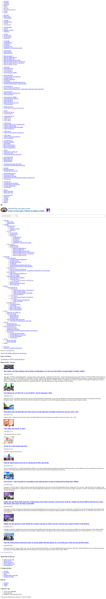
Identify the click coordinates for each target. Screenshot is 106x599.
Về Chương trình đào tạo (18, 359)
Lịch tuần (6, 199)
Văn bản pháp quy (8, 565)
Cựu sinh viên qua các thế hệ (11, 183)
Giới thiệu (6, 2)
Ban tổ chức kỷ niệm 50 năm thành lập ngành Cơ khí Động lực (19, 177)
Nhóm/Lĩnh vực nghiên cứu (10, 151)
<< (1, 552)
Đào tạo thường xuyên (9, 563)
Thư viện (6, 571)
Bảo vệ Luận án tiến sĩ (9, 145)
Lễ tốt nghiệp (7, 143)
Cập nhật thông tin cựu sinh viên (12, 184)
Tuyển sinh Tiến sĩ (8, 101)
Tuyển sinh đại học (8, 68)
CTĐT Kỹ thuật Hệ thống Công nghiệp (13, 127)
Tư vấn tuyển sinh (8, 104)
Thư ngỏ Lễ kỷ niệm (9, 174)
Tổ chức (6, 23)
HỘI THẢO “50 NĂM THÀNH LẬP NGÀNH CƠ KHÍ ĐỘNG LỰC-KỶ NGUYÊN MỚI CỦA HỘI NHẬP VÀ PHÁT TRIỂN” (44, 371)
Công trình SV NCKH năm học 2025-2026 (14, 165)
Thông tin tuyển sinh (9, 559)
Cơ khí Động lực (8, 42)
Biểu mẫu (11, 353)
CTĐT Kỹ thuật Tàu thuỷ (10, 125)
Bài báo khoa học (8, 160)
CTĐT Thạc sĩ (7, 119)
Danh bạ (6, 201)
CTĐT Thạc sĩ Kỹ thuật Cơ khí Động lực (14, 108)
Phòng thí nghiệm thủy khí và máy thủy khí (14, 61)
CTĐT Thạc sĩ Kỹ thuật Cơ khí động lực (14, 132)
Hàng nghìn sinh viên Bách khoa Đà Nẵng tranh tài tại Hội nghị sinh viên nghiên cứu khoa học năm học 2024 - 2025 (41, 412)
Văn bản (6, 198)
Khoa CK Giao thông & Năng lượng (13, 348)
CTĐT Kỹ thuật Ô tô (9, 128)
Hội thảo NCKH (8, 161)
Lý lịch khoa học (22, 353)
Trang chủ (6, 1)
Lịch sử (5, 28)
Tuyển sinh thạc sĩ (8, 69)
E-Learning (6, 572)
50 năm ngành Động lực (10, 9)
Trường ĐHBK (7, 18)
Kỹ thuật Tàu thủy (8, 78)
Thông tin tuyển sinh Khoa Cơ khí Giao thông (15, 83)
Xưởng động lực (8, 52)
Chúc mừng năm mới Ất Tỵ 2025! (14, 428)
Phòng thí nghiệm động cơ (10, 57)
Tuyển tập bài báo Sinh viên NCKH (12, 154)
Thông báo (6, 196)
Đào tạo (6, 5)
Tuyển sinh (6, 4)
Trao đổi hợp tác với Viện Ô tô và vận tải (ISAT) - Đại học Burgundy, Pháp (28, 393)
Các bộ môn (7, 38)
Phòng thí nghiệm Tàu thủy (10, 64)
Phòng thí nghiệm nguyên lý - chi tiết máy (14, 63)
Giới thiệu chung (8, 22)
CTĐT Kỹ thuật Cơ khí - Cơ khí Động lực (14, 124)
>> (12, 552)
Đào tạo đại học (7, 561)
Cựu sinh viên (7, 179)
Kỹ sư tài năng (7, 187)
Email (5, 574)
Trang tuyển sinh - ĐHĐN (10, 72)
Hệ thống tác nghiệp (9, 576)
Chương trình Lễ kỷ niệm (10, 176)
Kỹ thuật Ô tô (7, 43)
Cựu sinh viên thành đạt (9, 186)
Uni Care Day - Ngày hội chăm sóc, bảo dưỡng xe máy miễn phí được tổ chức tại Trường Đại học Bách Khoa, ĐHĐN (41, 481)
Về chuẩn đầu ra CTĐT (6, 359)
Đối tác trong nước (8, 191)
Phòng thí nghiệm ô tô (9, 58)
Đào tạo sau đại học (8, 562)
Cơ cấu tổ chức (7, 35)
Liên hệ (5, 12)
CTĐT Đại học (7, 117)
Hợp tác (6, 11)
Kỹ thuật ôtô (7, 81)
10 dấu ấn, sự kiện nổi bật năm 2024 (15, 446)
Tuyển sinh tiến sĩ (8, 71)
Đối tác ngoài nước (8, 192)
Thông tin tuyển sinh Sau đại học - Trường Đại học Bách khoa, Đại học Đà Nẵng (24, 89)
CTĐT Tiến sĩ (7, 120)
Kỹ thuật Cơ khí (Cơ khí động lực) (12, 76)
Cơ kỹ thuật (6, 45)
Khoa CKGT (7, 16)
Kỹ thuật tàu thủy (8, 46)
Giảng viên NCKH (8, 153)
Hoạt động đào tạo (8, 113)
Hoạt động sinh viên (9, 169)
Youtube (6, 584)
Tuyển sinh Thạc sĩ (8, 100)
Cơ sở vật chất (7, 24)
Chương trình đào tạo (9, 112)
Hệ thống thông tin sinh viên (11, 170)
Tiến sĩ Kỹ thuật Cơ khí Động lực (12, 93)
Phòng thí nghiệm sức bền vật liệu (12, 60)
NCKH (5, 7)
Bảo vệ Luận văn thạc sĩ (10, 146)
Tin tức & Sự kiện (8, 195)
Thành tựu (6, 31)
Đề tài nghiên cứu (8, 158)
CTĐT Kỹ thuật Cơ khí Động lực (12, 136)
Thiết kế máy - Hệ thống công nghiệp (13, 48)
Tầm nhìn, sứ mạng (8, 30)
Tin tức (7, 353)
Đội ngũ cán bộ (7, 37)
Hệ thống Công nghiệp (9, 79)
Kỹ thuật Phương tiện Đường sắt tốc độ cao (14, 82)
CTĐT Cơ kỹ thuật (8, 138)
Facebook (6, 582)
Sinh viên (6, 8)
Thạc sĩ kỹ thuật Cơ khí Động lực (12, 87)
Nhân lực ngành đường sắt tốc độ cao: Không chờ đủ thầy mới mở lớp (26, 463)
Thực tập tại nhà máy (9, 142)
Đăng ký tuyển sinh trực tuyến (11, 102)
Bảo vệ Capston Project (9, 147)
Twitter (5, 585)
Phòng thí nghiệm (8, 53)
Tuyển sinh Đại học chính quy (11, 98)
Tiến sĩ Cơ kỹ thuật (8, 94)
